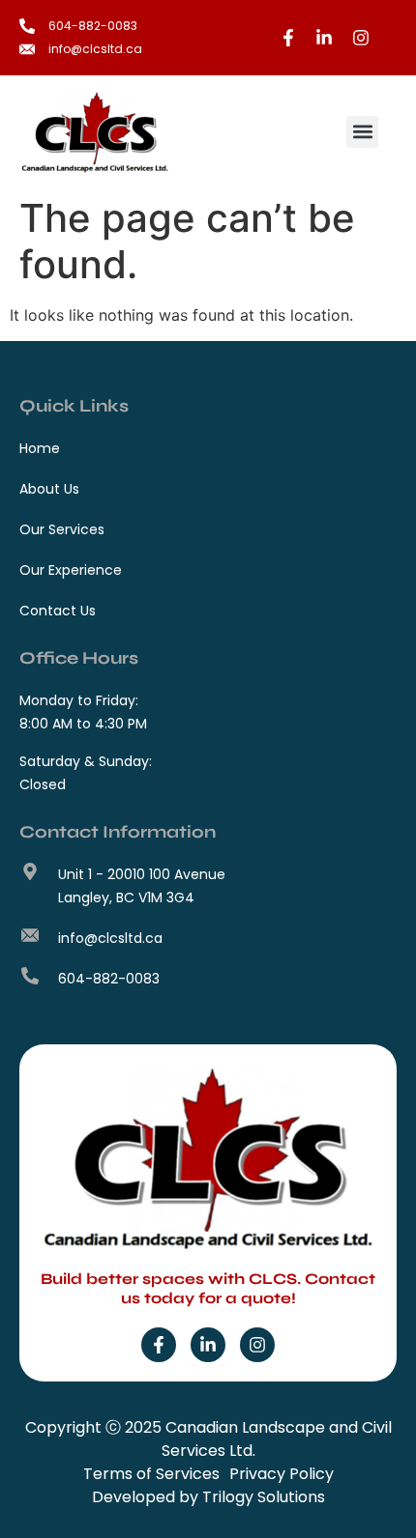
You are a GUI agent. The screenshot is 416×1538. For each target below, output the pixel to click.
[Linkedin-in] (208, 1344)
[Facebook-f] (158, 1344)
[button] (362, 132)
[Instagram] (257, 1344)
